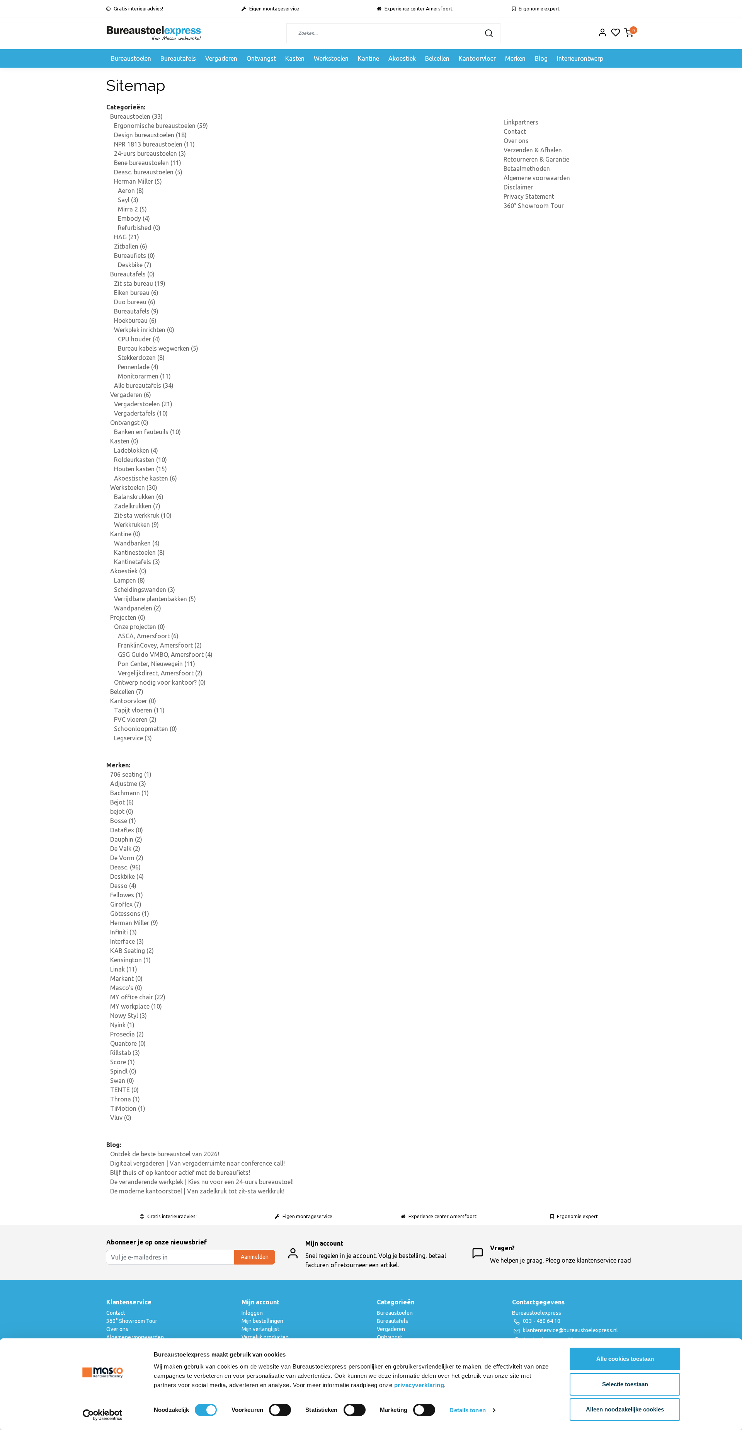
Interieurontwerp (580, 58)
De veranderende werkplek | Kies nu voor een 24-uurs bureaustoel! (202, 1181)
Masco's (126, 987)
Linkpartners (521, 122)
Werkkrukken (136, 524)
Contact (515, 131)
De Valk (125, 848)
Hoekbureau (135, 320)
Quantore (128, 1043)
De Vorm (126, 857)
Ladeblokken (136, 450)
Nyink (122, 1024)
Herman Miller (138, 181)
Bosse (123, 820)
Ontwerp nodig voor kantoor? (160, 682)
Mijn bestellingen (262, 1321)
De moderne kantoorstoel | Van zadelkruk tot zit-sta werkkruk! (197, 1191)
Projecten (127, 617)
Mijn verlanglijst (260, 1329)
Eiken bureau (136, 292)
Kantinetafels (137, 561)
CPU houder (139, 339)
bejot (121, 811)
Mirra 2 (132, 209)
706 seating (130, 774)
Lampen (129, 580)
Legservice (133, 738)
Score (122, 1061)
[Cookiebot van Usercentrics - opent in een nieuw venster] (102, 1415)
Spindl (123, 1071)
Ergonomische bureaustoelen (161, 125)
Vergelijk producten (265, 1337)
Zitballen (130, 246)
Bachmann (129, 792)
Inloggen (252, 1313)
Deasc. (125, 867)
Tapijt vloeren (139, 710)
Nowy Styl (128, 1015)
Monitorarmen (144, 376)
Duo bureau (134, 301)
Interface (127, 941)
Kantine (368, 58)
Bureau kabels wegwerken (158, 348)
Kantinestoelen (139, 552)
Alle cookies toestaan (625, 1358)
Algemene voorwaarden (537, 177)
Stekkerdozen (141, 357)
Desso (123, 885)
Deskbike (134, 264)
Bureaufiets (134, 255)
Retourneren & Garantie (536, 159)
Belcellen (437, 58)
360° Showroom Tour (534, 205)
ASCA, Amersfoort (148, 635)
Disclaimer (518, 187)
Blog (541, 58)
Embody (134, 218)
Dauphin (126, 839)
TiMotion (127, 1108)
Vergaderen (221, 58)
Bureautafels (178, 58)
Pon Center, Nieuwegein (156, 663)
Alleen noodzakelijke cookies (625, 1409)
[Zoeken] (489, 33)
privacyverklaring (419, 1385)
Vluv (120, 1117)
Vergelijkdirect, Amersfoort (160, 673)
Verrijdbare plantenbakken (155, 598)
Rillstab (125, 1052)
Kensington (130, 959)
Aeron (131, 190)
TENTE (124, 1089)
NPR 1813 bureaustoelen (154, 144)
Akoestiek (402, 58)
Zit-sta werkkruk (143, 515)
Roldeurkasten (140, 459)
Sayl (128, 199)
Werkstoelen (331, 58)
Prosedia (127, 1034)
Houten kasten (140, 468)
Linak (123, 969)
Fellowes (126, 894)
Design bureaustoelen (150, 134)
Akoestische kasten (145, 478)
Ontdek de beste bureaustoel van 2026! (164, 1153)
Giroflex (125, 904)
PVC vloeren (135, 719)
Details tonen (467, 1410)
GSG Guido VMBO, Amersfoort (165, 654)
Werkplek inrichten (144, 329)
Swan (122, 1080)
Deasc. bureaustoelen (148, 172)
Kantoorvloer (477, 58)
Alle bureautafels (144, 385)
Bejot (122, 802)
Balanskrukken (138, 496)
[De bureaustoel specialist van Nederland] (153, 33)
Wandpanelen (137, 608)
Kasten (295, 58)
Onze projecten (139, 626)
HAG (126, 237)
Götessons (129, 913)
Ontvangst (261, 58)
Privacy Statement (529, 196)
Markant (126, 978)
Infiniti (123, 932)
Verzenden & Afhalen (533, 150)
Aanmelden (255, 1257)
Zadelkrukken (137, 506)
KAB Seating (132, 950)
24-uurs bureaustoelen (150, 153)
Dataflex (126, 830)
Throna (125, 1099)
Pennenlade (138, 366)
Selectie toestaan (625, 1384)
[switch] (280, 1410)
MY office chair (137, 997)
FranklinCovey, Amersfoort (160, 645)
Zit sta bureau (139, 283)
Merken (515, 58)
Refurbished (139, 227)
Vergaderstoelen (143, 404)
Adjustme (128, 783)
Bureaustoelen (131, 58)
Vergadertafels (141, 413)
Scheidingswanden (144, 589)
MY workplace (136, 1006)
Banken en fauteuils (147, 431)
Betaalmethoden (527, 168)
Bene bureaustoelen (147, 162)
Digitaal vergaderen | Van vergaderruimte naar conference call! (197, 1163)
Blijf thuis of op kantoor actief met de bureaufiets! (180, 1172)
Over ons (516, 140)
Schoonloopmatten (145, 728)
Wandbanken (137, 543)
